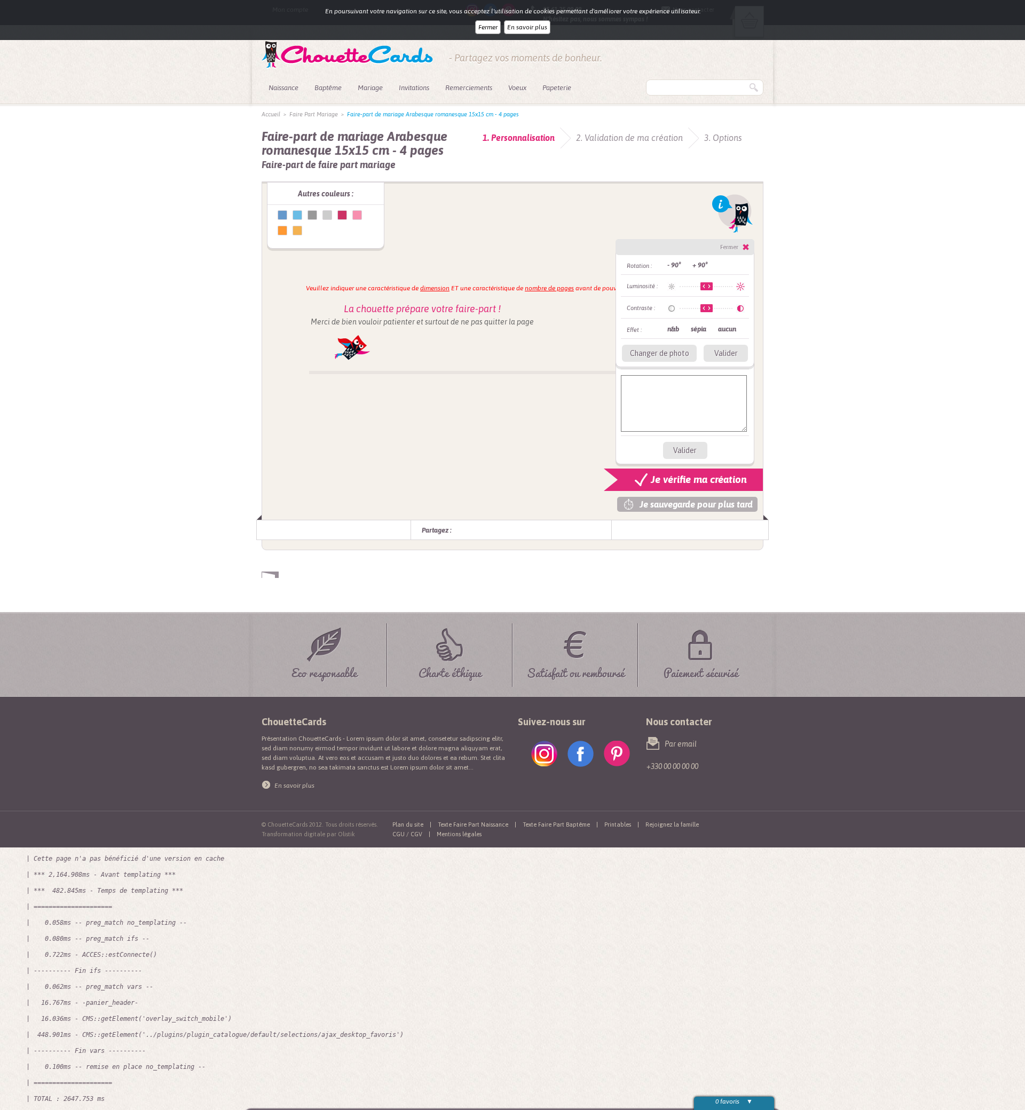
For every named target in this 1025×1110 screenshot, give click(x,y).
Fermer (488, 27)
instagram (544, 754)
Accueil (271, 114)
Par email (681, 744)
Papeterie (556, 88)
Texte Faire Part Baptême (556, 824)
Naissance (283, 88)
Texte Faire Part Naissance (473, 824)
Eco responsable (324, 671)
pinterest (617, 754)
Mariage (370, 88)
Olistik (346, 834)
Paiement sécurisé (701, 671)
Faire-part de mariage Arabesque (282, 215)
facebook (580, 754)
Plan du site (407, 824)
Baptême (328, 88)
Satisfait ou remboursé (575, 671)
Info (732, 213)
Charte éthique (450, 671)
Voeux (517, 88)
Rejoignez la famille (672, 824)
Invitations (414, 88)
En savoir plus (527, 27)
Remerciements (468, 88)
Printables (617, 824)
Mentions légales (459, 834)
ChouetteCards (347, 55)
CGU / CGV (407, 834)
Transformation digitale (293, 834)
